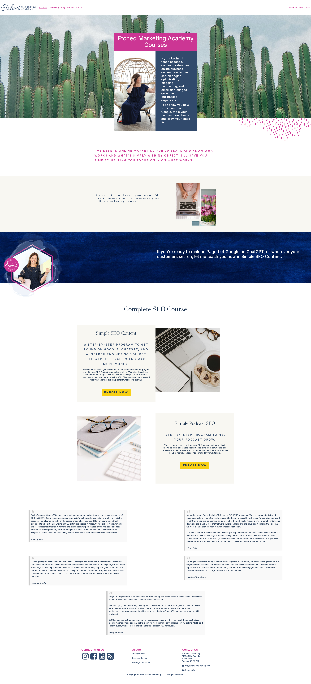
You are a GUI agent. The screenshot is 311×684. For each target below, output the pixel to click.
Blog (63, 7)
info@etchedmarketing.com (197, 665)
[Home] (18, 7)
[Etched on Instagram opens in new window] (85, 658)
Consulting (54, 7)
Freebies (293, 7)
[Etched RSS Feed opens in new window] (110, 658)
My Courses (304, 7)
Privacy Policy (138, 653)
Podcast (70, 7)
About (79, 7)
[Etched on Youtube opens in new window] (102, 658)
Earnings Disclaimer (141, 662)
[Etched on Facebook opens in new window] (94, 658)
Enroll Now (116, 392)
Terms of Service (139, 658)
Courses (43, 7)
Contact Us (189, 670)
